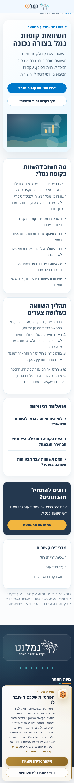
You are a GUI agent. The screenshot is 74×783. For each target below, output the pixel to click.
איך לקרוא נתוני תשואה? (37, 101)
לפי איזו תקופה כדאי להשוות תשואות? (40, 421)
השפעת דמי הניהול (53, 557)
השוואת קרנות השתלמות (49, 576)
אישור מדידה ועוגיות (37, 761)
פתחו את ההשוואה (37, 525)
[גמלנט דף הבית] (37, 6)
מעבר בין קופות (56, 567)
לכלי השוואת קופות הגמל (37, 88)
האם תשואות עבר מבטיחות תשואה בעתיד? (41, 462)
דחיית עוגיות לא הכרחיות (37, 772)
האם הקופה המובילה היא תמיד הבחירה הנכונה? (38, 441)
